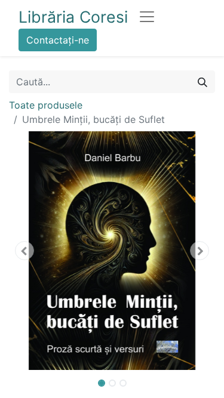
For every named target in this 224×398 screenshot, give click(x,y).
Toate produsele (45, 105)
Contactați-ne (57, 40)
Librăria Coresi (73, 16)
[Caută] (202, 81)
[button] (24, 250)
